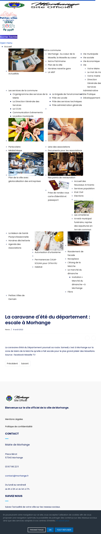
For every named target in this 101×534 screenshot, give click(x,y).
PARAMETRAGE (37, 530)
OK (50, 530)
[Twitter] (93, 338)
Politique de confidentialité (18, 426)
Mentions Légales (14, 419)
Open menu (6, 42)
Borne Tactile (8, 37)
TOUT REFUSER (64, 530)
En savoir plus (62, 520)
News (7, 329)
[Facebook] (87, 338)
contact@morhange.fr (17, 475)
